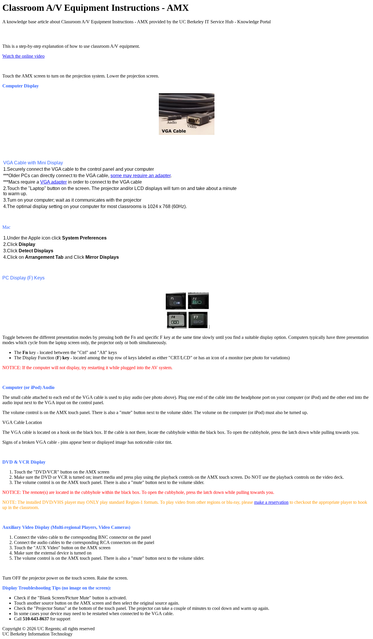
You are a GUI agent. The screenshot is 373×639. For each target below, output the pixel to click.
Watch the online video (23, 56)
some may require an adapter (140, 175)
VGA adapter (53, 181)
